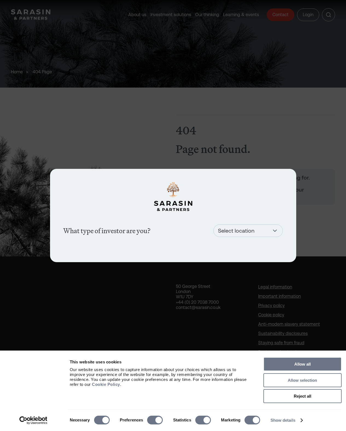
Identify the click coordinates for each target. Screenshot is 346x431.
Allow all (302, 364)
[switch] (155, 420)
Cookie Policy (106, 384)
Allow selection (302, 380)
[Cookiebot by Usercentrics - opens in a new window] (33, 420)
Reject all (302, 396)
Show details (283, 420)
